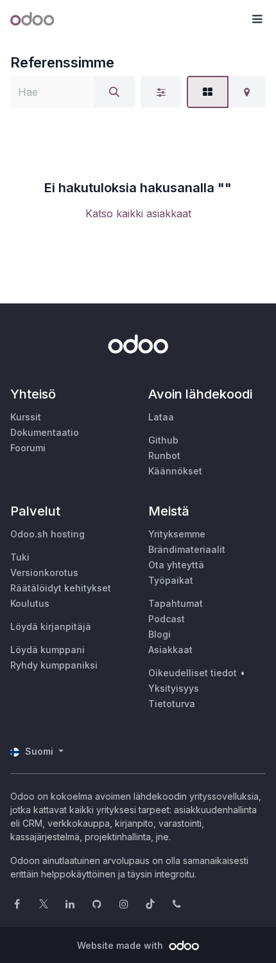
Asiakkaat (170, 649)
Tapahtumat (175, 603)
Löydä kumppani (47, 649)
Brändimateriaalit (186, 549)
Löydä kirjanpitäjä (50, 626)
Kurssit (25, 416)
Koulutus (29, 603)
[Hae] (114, 92)
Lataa (161, 416)
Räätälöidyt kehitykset (60, 587)
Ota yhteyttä (176, 564)
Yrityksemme (176, 533)
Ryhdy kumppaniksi (54, 665)
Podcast (166, 618)
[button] (256, 19)
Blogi (159, 634)
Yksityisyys (173, 688)
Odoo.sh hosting (47, 533)
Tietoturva (171, 703)
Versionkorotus (44, 572)
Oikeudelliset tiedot (192, 672)
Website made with (121, 945)
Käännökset (175, 470)
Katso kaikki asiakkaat (138, 213)
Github (163, 440)
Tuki (20, 557)
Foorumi (28, 447)
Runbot (164, 455)
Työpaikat (170, 580)
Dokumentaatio (44, 432)
